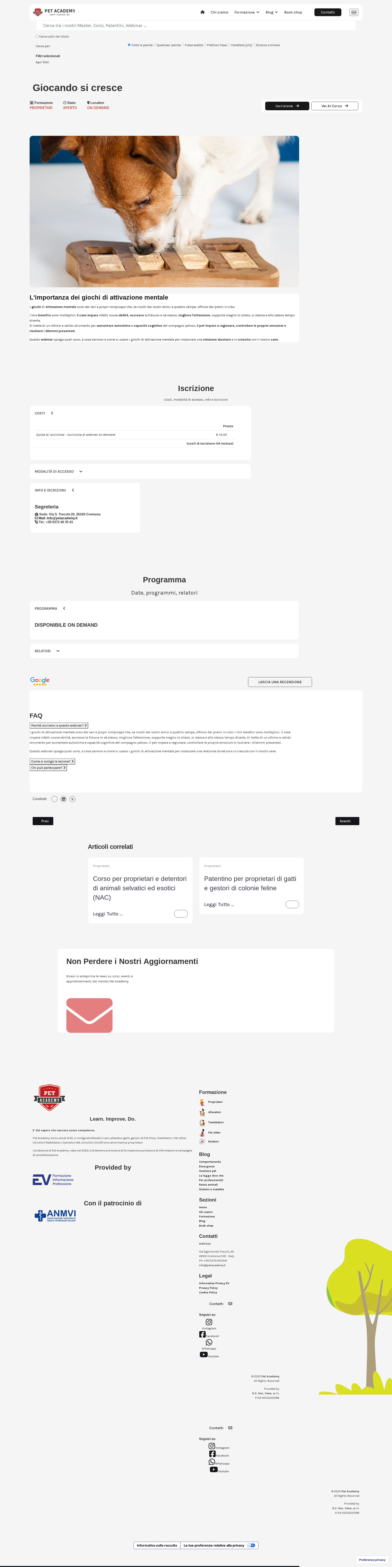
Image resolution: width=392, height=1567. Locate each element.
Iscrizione (284, 106)
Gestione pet (207, 1171)
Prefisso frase (216, 45)
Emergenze (207, 1166)
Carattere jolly (241, 45)
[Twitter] (72, 799)
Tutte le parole (141, 45)
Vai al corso (332, 106)
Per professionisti (211, 1180)
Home (203, 1207)
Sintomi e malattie (211, 1189)
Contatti (328, 12)
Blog (269, 12)
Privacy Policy (208, 1288)
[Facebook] (54, 799)
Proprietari (101, 866)
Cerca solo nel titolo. (53, 36)
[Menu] (354, 12)
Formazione (244, 12)
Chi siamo (219, 12)
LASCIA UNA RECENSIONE (280, 682)
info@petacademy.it (62, 518)
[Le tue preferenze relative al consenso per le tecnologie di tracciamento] (372, 1560)
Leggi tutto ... (108, 914)
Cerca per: (43, 46)
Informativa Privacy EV (214, 1283)
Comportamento (210, 1162)
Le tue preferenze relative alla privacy (214, 1545)
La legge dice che (211, 1175)
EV (71, 1138)
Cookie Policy (208, 1292)
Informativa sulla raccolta (157, 1545)
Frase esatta (193, 45)
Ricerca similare (267, 45)
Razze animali (208, 1184)
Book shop (293, 12)
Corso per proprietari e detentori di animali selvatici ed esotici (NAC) (140, 888)
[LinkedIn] (63, 799)
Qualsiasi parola (168, 45)
